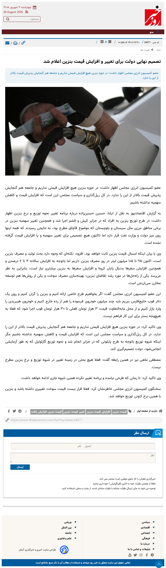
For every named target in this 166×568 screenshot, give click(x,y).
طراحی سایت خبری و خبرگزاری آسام (37, 550)
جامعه (69, 533)
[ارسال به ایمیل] (7, 44)
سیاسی (146, 522)
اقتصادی (146, 527)
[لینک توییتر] (15, 412)
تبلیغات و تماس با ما (139, 549)
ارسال (20, 467)
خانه (159, 50)
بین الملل (67, 527)
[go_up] (159, 564)
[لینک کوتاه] (23, 44)
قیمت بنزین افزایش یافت (46, 412)
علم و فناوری (65, 538)
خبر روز (93, 563)
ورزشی (68, 522)
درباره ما (145, 544)
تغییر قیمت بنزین (74, 412)
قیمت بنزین (120, 412)
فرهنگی (146, 538)
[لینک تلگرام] (21, 412)
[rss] (26, 12)
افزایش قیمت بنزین (98, 412)
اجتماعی (146, 533)
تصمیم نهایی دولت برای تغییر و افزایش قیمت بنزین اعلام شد (102, 61)
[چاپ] (15, 44)
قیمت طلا (144, 50)
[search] (7, 20)
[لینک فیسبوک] (10, 412)
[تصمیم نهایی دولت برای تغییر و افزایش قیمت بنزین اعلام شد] (83, 131)
